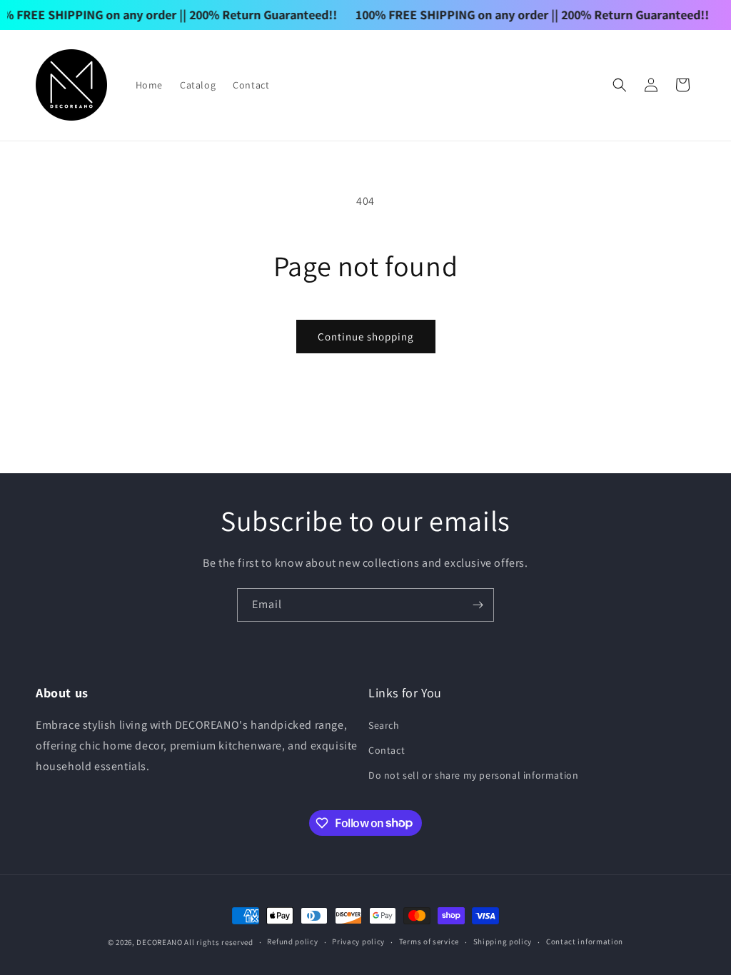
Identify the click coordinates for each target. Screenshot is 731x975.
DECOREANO (159, 942)
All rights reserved (218, 942)
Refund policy (292, 941)
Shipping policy (503, 941)
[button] (619, 85)
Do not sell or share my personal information (473, 775)
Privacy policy (358, 941)
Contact (386, 750)
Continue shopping (366, 336)
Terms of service (429, 941)
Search (384, 725)
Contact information (584, 941)
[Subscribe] (477, 605)
